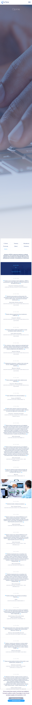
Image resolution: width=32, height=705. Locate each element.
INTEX (5, 2)
